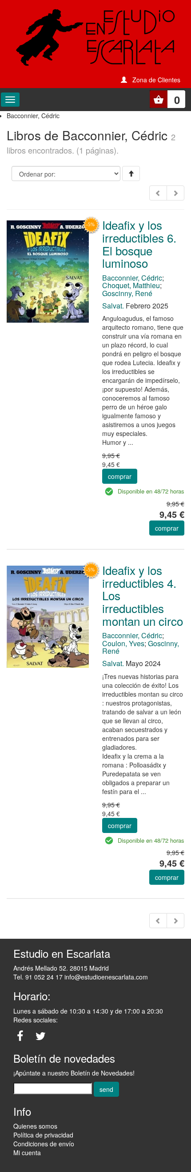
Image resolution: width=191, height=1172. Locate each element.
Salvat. (113, 306)
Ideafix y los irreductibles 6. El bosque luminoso (139, 243)
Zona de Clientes (156, 79)
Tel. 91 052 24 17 (38, 976)
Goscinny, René (127, 293)
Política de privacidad (43, 1134)
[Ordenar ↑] (131, 173)
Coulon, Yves (123, 643)
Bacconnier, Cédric (132, 278)
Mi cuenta (27, 1152)
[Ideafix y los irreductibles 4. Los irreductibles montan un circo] (48, 615)
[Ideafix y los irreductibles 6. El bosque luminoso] (48, 270)
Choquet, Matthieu (131, 285)
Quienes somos (35, 1126)
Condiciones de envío (43, 1143)
